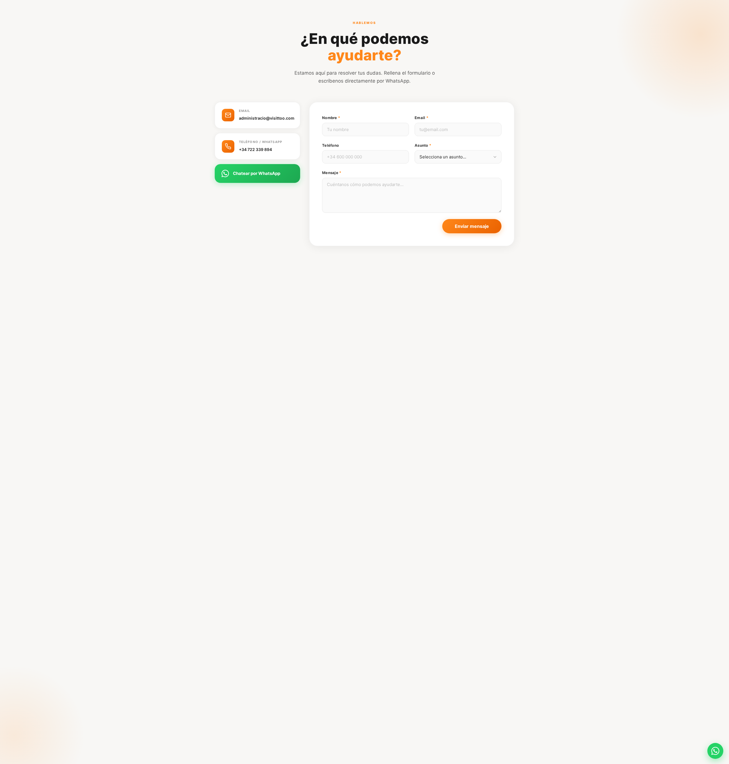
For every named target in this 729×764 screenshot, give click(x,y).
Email (421, 117)
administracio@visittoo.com (266, 118)
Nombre (331, 117)
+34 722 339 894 (255, 149)
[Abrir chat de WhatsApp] (715, 751)
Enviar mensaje (472, 226)
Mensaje (331, 172)
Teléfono (330, 145)
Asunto (423, 145)
